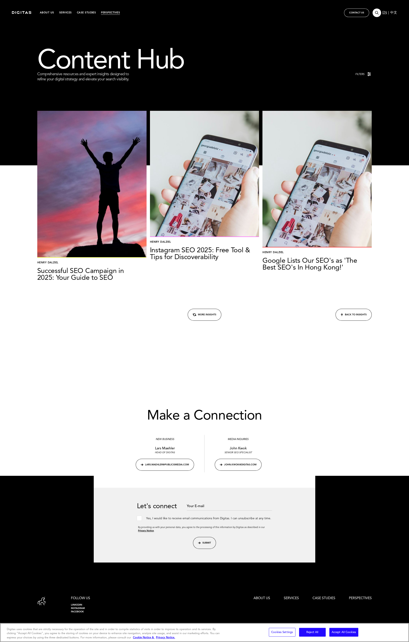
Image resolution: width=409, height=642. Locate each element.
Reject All (312, 632)
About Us (47, 13)
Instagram (78, 608)
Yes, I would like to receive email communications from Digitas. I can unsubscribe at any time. (208, 518)
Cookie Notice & (144, 637)
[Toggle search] (377, 13)
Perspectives (110, 13)
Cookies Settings (282, 632)
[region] (204, 632)
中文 (393, 12)
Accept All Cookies (344, 632)
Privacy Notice (146, 531)
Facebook (77, 612)
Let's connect (157, 506)
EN (384, 12)
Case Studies (86, 13)
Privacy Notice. (165, 637)
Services (65, 13)
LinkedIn (76, 605)
